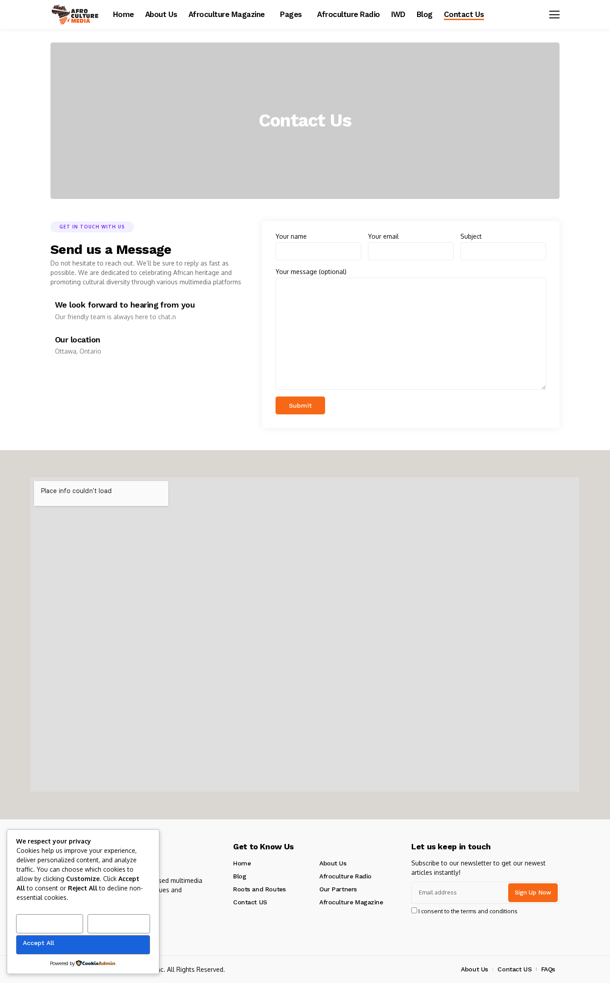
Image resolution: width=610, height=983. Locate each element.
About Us (333, 863)
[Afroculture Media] (75, 15)
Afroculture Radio (345, 876)
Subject (471, 236)
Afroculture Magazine (351, 902)
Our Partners (338, 889)
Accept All (38, 942)
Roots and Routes (259, 889)
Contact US (250, 902)
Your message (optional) (311, 271)
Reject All (108, 921)
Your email (383, 236)
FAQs (548, 969)
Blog (239, 876)
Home (242, 863)
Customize (39, 921)
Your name (291, 236)
